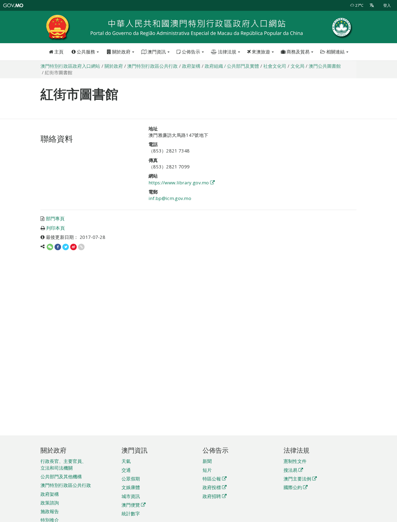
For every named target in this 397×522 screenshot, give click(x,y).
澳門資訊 (156, 52)
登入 (387, 5)
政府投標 (212, 487)
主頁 (58, 52)
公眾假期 (131, 479)
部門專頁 (55, 218)
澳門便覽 (131, 505)
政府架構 (50, 494)
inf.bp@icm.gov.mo (170, 198)
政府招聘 (212, 496)
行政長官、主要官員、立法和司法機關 (63, 464)
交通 (126, 470)
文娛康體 (131, 487)
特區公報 (212, 479)
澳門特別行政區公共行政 (66, 485)
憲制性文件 (295, 461)
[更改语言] (371, 5)
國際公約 (293, 487)
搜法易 (290, 470)
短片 (207, 470)
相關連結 (335, 52)
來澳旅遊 (261, 52)
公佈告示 (191, 52)
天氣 (126, 461)
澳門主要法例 (297, 479)
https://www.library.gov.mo (179, 182)
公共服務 (86, 52)
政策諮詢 (50, 503)
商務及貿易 (298, 52)
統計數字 (131, 513)
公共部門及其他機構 (61, 476)
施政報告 (50, 511)
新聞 (207, 461)
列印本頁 (55, 228)
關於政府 (121, 52)
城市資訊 (131, 496)
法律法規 (227, 52)
